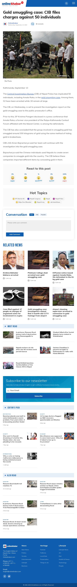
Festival (42, 550)
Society (24, 556)
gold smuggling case (50, 97)
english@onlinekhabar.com (12, 571)
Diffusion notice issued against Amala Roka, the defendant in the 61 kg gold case (63, 276)
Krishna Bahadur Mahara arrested (10, 274)
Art (60, 553)
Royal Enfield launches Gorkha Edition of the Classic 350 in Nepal (24, 365)
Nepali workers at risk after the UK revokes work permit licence (26, 349)
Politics (24, 553)
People (61, 566)
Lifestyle (24, 563)
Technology (62, 563)
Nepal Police (59, 199)
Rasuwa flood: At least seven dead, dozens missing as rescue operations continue (14, 523)
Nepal (48, 199)
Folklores (43, 553)
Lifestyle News (63, 550)
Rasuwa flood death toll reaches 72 (12, 485)
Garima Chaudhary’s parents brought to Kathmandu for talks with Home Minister (63, 350)
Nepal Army (41, 202)
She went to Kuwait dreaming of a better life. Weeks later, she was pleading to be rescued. (13, 439)
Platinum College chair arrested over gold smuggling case (38, 275)
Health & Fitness (64, 559)
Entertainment (26, 559)
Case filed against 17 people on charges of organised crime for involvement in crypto (12, 312)
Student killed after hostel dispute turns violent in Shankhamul (63, 334)
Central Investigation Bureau (20, 94)
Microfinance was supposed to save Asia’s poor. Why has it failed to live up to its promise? (51, 439)
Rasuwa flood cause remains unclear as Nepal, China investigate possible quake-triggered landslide (51, 486)
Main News (25, 550)
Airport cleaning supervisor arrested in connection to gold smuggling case (62, 312)
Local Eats (43, 556)
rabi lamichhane (55, 202)
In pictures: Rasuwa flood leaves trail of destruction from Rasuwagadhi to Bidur (26, 335)
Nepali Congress (35, 199)
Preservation (44, 559)
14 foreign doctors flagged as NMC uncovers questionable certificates (50, 418)
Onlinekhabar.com (9, 557)
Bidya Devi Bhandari (24, 202)
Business (24, 566)
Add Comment (14, 234)
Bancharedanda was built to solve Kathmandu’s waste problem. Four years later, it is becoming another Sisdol (14, 419)
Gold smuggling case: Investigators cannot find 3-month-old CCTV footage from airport (38, 312)
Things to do (44, 563)
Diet (60, 556)
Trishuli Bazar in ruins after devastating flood (51, 504)
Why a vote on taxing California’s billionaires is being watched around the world (13, 459)
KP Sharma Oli (19, 199)
